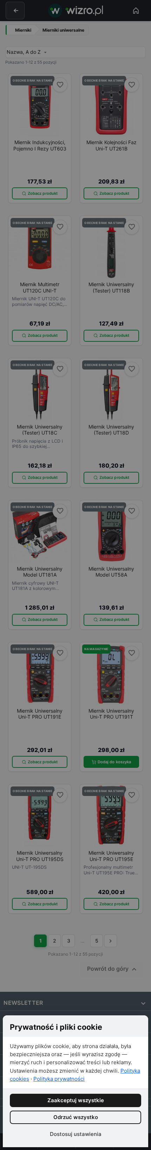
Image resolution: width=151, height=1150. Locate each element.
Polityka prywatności (59, 1078)
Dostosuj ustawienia (75, 1134)
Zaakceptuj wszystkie (75, 1100)
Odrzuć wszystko (75, 1117)
